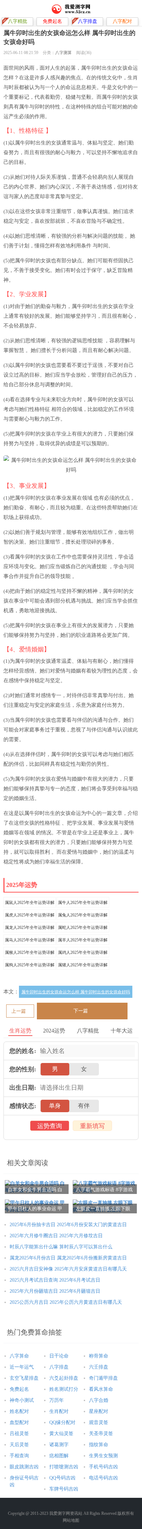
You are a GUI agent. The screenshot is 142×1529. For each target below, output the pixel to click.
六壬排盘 (98, 1367)
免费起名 (19, 1389)
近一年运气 (22, 1367)
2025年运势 (21, 884)
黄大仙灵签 (61, 1433)
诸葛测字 (59, 1444)
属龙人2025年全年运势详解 (29, 927)
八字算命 (19, 1356)
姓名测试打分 (63, 1389)
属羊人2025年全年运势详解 (83, 940)
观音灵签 (98, 1422)
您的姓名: (22, 1050)
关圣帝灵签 (101, 1433)
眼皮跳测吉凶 (24, 1466)
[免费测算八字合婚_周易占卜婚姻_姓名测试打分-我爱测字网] (71, 8)
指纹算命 (98, 1444)
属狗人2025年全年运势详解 (29, 965)
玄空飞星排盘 (24, 1378)
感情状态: (22, 1105)
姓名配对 (19, 1411)
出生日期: (22, 1087)
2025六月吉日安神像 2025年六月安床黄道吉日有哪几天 (68, 1269)
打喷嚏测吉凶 (63, 1466)
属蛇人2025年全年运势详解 (83, 927)
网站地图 (71, 1520)
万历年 (56, 1400)
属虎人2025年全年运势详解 (29, 915)
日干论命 (59, 1356)
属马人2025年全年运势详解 (29, 940)
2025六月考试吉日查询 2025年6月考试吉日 (55, 1280)
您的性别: (22, 1069)
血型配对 (19, 1422)
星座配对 (98, 1411)
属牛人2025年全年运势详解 (83, 902)
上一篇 (18, 1011)
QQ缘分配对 (62, 1422)
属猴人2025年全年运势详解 (29, 952)
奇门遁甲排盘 (103, 1378)
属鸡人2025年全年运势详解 (83, 952)
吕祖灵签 (19, 1433)
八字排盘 (59, 1367)
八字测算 (63, 52)
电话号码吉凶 (103, 1477)
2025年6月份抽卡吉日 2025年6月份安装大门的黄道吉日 (68, 1224)
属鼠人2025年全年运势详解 (29, 902)
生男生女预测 (103, 1455)
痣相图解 (59, 1455)
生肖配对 (59, 1411)
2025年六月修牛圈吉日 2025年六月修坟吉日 (56, 1235)
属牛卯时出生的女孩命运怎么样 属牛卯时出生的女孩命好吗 (75, 992)
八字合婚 (98, 1400)
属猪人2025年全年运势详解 (83, 965)
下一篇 (80, 1010)
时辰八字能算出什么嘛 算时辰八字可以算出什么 (61, 1246)
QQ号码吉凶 (62, 1477)
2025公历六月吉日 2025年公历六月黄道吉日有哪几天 (66, 1302)
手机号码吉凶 (103, 1466)
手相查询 (19, 1455)
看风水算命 (101, 1389)
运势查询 (49, 1126)
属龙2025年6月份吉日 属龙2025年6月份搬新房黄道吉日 (68, 1257)
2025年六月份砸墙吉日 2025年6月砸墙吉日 (55, 1291)
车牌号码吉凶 (63, 1489)
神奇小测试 (22, 1400)
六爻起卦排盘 (63, 1378)
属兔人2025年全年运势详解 (83, 915)
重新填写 (92, 1126)
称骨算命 (98, 1356)
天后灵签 (19, 1444)
